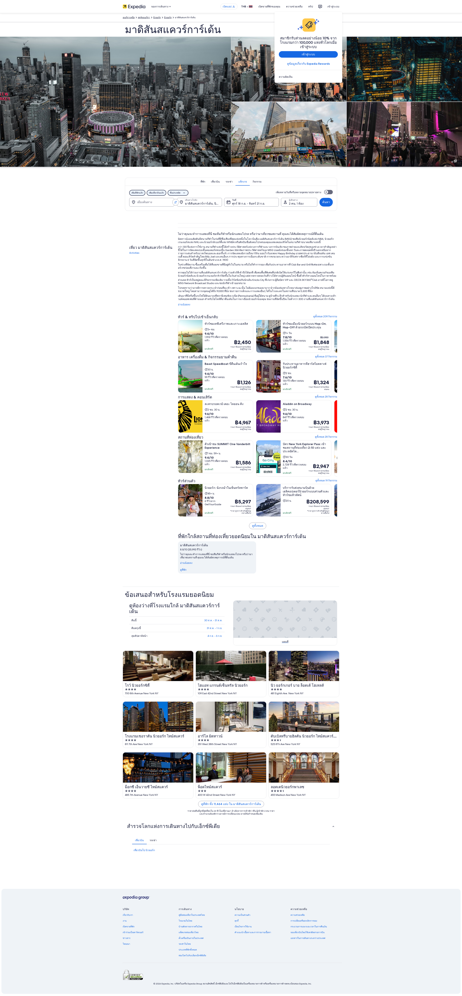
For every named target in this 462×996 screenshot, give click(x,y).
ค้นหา (326, 202)
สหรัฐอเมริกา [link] (144, 17)
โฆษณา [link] (126, 944)
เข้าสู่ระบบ (333, 6)
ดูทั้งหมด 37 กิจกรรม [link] (326, 356)
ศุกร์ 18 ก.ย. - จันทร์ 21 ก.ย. (248, 203)
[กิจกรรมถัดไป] (337, 336)
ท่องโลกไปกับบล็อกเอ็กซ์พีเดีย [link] (192, 955)
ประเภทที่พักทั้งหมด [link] (188, 949)
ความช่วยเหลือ (294, 6)
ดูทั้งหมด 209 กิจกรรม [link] (325, 316)
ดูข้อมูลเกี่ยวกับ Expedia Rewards (308, 63)
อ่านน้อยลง (184, 304)
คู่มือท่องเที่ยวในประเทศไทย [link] (192, 915)
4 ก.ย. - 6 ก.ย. (215, 635)
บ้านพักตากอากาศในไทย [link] (190, 926)
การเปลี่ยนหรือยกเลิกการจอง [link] (304, 920)
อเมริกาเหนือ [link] (129, 17)
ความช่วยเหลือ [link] (298, 915)
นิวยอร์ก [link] (157, 17)
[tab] (203, 182)
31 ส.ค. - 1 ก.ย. (214, 628)
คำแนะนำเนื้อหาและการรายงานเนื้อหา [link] (253, 932)
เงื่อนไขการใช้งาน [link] (243, 926)
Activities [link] (134, 252)
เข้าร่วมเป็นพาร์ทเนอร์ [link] (133, 932)
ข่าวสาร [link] (126, 938)
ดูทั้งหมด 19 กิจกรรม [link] (326, 480)
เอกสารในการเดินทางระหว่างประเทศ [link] (308, 938)
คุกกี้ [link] (237, 920)
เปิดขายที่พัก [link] (128, 926)
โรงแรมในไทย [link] (185, 920)
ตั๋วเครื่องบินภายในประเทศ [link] (191, 938)
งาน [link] (125, 920)
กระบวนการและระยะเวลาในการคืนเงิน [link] (309, 926)
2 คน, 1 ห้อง (296, 203)
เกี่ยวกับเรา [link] (128, 915)
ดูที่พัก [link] (183, 569)
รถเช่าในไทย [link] (185, 944)
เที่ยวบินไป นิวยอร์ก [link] (144, 850)
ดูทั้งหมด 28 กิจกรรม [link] (326, 396)
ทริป (310, 6)
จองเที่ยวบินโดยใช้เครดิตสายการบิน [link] (307, 932)
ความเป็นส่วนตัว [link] (242, 915)
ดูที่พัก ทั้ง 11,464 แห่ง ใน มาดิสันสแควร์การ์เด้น (231, 804)
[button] (231, 826)
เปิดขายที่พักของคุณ (269, 6)
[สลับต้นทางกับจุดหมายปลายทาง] (175, 202)
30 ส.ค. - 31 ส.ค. (213, 620)
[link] (308, 77)
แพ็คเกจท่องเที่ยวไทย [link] (189, 932)
